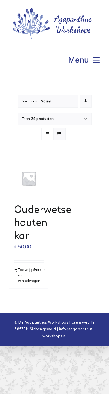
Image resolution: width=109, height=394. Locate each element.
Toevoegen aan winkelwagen (23, 275)
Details (38, 270)
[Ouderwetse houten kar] (28, 178)
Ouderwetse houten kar (42, 223)
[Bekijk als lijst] (59, 134)
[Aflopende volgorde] (86, 101)
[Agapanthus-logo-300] (54, 7)
